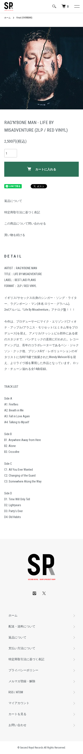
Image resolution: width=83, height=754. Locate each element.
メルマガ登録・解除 (22, 681)
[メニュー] (76, 6)
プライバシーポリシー (23, 670)
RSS (11, 692)
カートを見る (17, 714)
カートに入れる (45, 169)
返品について (13, 201)
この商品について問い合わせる (25, 223)
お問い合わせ (17, 725)
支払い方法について (22, 648)
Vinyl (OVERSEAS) (24, 18)
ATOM (19, 692)
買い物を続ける (14, 235)
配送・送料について (22, 626)
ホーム (7, 18)
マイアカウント (19, 703)
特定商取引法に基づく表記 (22, 212)
